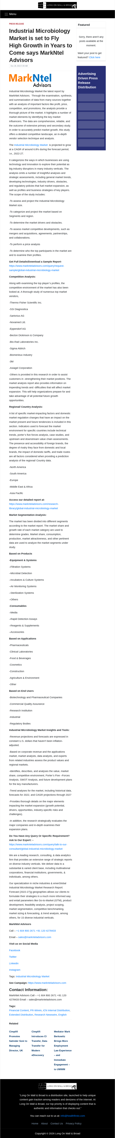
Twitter (13, 956)
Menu (12, 14)
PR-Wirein (36, 1010)
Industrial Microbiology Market (31, 145)
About (44, 1123)
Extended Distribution (21, 1014)
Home (35, 1123)
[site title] (57, 1086)
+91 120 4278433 (46, 930)
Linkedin (14, 963)
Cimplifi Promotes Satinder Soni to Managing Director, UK (18, 1041)
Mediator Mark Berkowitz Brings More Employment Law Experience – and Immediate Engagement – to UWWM (63, 1050)
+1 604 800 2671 (25, 930)
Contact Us (56, 1123)
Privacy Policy (73, 1123)
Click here (94, 57)
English (62, 1014)
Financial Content (19, 1010)
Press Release (16, 24)
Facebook (14, 950)
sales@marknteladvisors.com (34, 937)
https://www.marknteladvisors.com (47, 982)
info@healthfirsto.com (73, 1115)
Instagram (14, 969)
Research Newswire (45, 1014)
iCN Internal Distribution (56, 1010)
